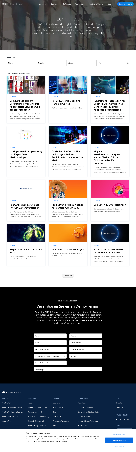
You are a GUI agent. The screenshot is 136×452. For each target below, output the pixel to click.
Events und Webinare (97, 4)
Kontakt (119, 403)
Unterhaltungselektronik (37, 425)
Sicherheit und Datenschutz (88, 412)
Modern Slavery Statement (88, 421)
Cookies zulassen (119, 440)
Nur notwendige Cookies (119, 434)
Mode (30, 403)
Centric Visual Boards (10, 416)
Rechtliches (82, 403)
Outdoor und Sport (35, 412)
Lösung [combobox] (71, 63)
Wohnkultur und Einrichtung (38, 416)
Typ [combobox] (99, 63)
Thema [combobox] (10, 63)
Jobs (54, 425)
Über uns (56, 403)
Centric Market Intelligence (12, 412)
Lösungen (42, 4)
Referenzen (67, 4)
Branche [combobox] (41, 63)
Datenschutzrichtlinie (86, 407)
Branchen (54, 4)
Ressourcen (79, 4)
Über (110, 4)
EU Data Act (82, 425)
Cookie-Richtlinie (84, 416)
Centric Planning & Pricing (12, 407)
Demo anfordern (125, 4)
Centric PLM (6, 403)
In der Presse (58, 407)
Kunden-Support (122, 407)
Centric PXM (6, 421)
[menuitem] (13, 403)
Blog (54, 412)
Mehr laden (68, 276)
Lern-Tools (57, 416)
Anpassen (118, 447)
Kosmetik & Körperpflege (37, 421)
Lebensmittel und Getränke (38, 407)
